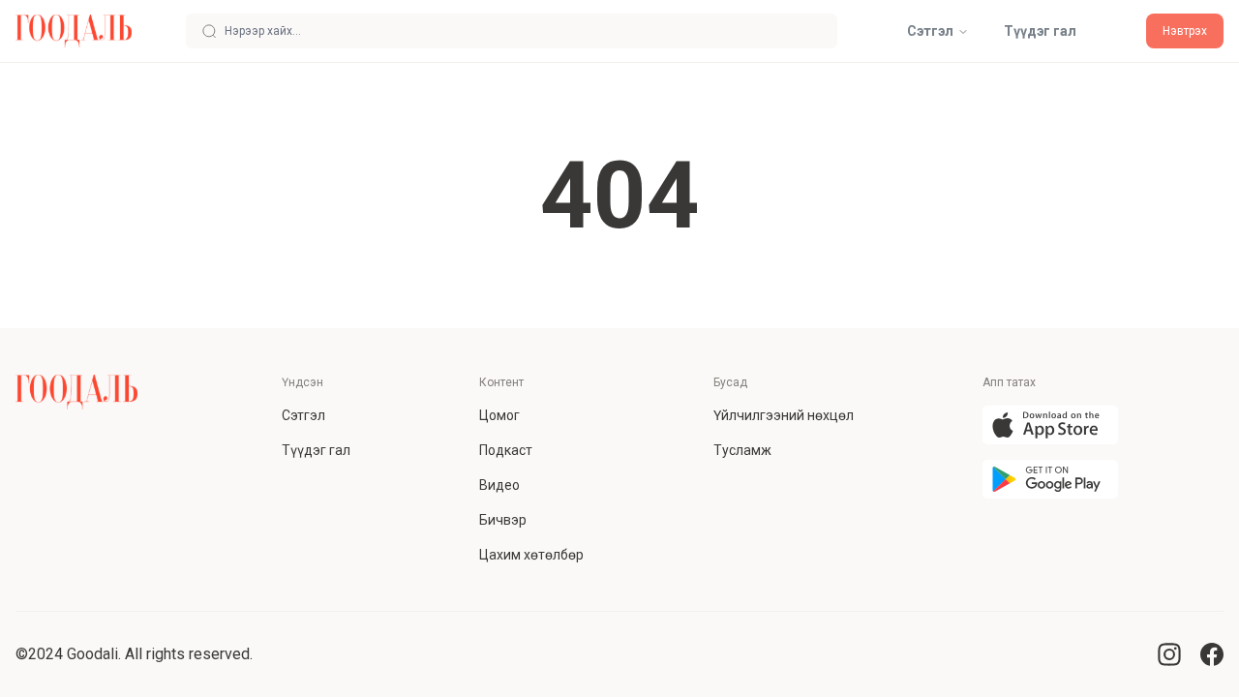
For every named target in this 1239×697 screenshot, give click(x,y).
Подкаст (505, 450)
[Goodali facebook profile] (1212, 654)
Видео (499, 485)
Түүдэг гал (1040, 31)
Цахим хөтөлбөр (531, 554)
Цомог (499, 415)
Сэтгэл (930, 31)
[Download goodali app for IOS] (1050, 425)
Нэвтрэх (1185, 31)
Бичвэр (503, 520)
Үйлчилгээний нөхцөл (783, 415)
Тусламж (742, 450)
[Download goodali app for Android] (1050, 479)
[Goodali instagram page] (1169, 654)
